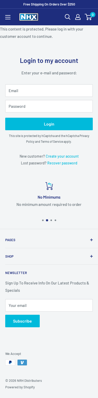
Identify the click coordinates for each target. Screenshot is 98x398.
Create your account (62, 156)
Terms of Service (52, 141)
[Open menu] (7, 17)
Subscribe (22, 320)
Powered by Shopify (20, 387)
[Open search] (68, 17)
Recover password (62, 163)
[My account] (77, 17)
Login (49, 123)
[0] (88, 17)
